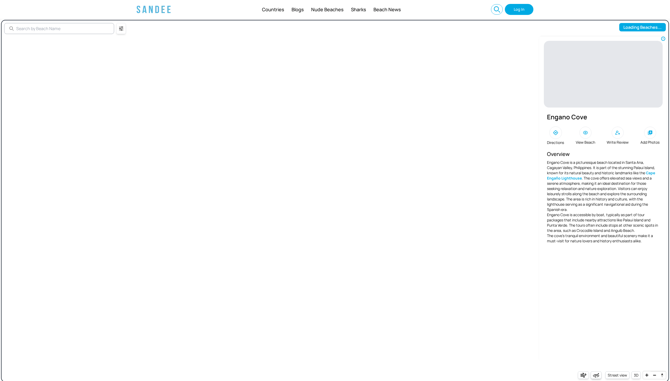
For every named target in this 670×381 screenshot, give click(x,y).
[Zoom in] (647, 375)
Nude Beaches (327, 9)
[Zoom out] (654, 375)
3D (636, 375)
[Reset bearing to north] (662, 375)
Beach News (387, 9)
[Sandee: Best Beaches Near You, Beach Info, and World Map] (154, 9)
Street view (617, 375)
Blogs (298, 9)
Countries (273, 9)
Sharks (358, 9)
